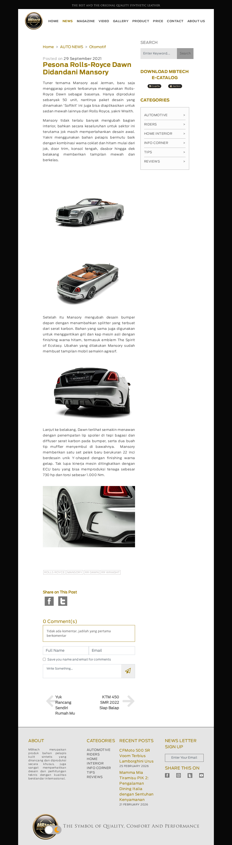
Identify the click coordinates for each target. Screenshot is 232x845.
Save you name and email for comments (79, 659)
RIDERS (93, 754)
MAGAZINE (86, 21)
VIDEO (104, 21)
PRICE (158, 21)
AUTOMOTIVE (98, 750)
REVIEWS (95, 777)
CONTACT (175, 21)
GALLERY (121, 21)
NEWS (68, 21)
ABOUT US (196, 21)
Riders (165, 124)
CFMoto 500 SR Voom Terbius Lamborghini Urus (136, 756)
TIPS (91, 772)
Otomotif (97, 47)
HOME (53, 21)
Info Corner (165, 143)
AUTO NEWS (71, 47)
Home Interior (165, 133)
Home (48, 47)
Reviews (165, 161)
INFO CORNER (99, 768)
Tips (165, 152)
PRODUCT (140, 21)
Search (185, 53)
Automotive (165, 115)
